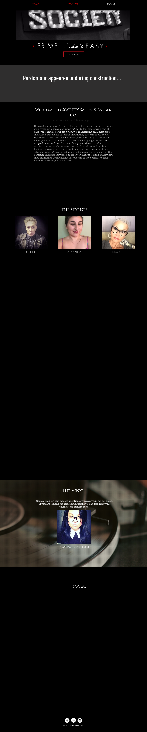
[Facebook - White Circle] (67, 720)
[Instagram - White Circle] (80, 720)
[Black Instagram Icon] (72, 600)
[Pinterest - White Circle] (73, 720)
